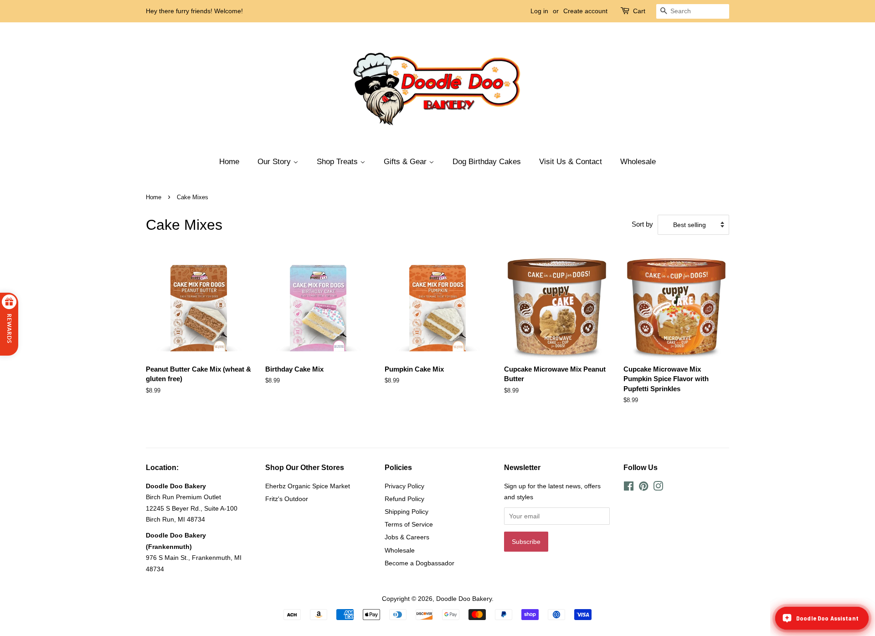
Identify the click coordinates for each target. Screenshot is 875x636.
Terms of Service (409, 524)
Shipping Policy (406, 511)
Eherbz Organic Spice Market (307, 486)
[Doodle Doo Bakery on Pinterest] (643, 487)
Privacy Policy (404, 486)
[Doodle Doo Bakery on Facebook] (628, 487)
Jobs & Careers (407, 537)
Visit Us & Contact (570, 161)
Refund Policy (404, 498)
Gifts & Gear (406, 161)
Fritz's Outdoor (286, 498)
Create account (585, 11)
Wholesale (638, 161)
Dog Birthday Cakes (487, 161)
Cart (639, 11)
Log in (539, 11)
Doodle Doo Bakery (464, 598)
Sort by (642, 224)
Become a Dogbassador (419, 563)
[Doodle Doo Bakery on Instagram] (658, 487)
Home (229, 161)
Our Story (275, 161)
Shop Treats (338, 161)
